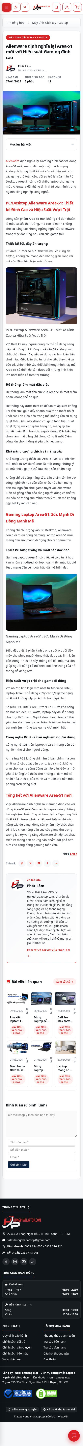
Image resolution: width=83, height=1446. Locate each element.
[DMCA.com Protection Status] (46, 1393)
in (56, 863)
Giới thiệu (50, 1359)
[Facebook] (22, 863)
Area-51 (42, 514)
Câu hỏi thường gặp (56, 1353)
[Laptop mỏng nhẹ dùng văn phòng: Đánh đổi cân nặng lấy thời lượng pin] (65, 1047)
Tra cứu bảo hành (55, 1341)
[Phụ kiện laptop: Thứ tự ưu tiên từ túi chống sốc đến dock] (17, 998)
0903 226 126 (53, 1246)
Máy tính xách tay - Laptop (50, 23)
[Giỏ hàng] (77, 7)
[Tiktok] (32, 1261)
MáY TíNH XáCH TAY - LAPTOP (28, 37)
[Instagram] (15, 1261)
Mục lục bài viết (20, 144)
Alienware (12, 161)
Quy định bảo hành (14, 1335)
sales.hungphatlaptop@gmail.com (28, 1240)
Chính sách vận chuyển (16, 1347)
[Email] (39, 863)
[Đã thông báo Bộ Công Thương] (17, 1393)
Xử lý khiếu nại (11, 1359)
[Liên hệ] (74, 1436)
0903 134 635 (33, 1246)
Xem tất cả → (64, 981)
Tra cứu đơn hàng (55, 1347)
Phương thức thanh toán (59, 1335)
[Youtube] (23, 1261)
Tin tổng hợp (16, 23)
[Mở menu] (6, 7)
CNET (73, 854)
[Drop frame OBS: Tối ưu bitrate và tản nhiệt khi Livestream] (17, 1047)
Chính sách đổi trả (13, 1341)
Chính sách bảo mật (15, 1353)
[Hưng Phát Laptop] (41, 7)
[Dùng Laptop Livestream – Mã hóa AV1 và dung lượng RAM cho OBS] (41, 1047)
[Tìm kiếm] (56, 7)
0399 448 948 (29, 1252)
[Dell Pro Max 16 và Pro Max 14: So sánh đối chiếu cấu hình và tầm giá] (65, 998)
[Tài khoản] (66, 7)
